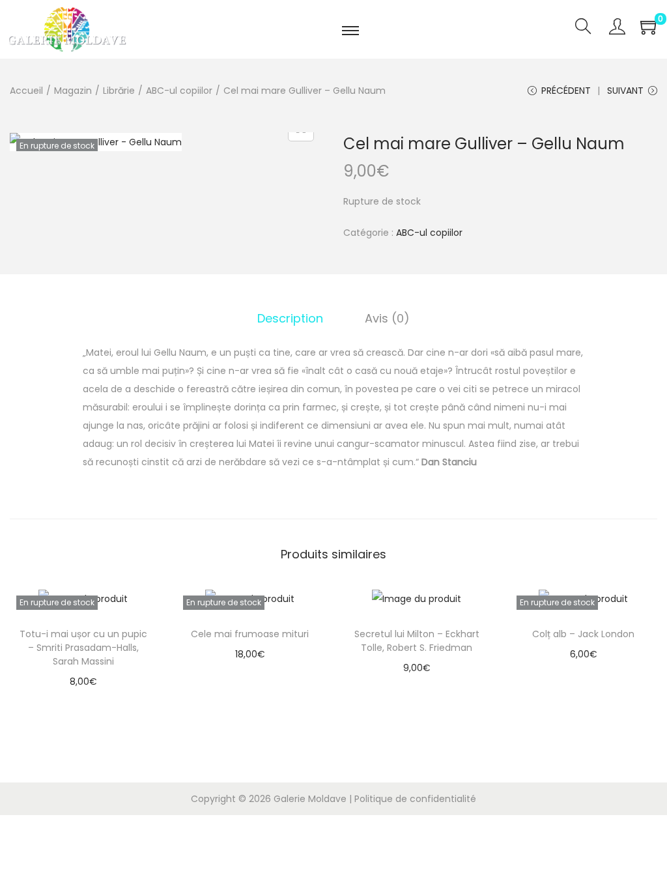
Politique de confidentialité (415, 798)
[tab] (290, 318)
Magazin (73, 90)
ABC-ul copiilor (179, 90)
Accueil (26, 90)
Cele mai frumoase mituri (250, 633)
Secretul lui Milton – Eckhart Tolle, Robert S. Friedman (416, 640)
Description (290, 318)
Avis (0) (387, 318)
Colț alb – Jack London (583, 633)
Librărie (119, 90)
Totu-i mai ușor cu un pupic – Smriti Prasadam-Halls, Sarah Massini (83, 647)
